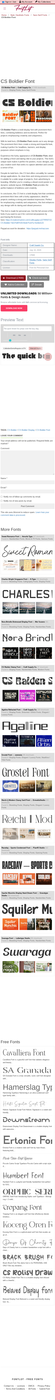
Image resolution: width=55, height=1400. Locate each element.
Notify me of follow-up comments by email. (22, 497)
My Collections (44, 2)
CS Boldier (12, 430)
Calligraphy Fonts (30, 582)
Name (4, 478)
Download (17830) (14, 278)
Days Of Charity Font (27, 1242)
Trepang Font (22, 1208)
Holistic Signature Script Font (24, 1104)
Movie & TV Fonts (32, 539)
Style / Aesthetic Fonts (19, 15)
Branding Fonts (15, 582)
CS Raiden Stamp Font (11, 667)
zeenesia (18, 755)
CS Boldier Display (26, 430)
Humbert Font (23, 1175)
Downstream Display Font (27, 1120)
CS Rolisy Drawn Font (27, 1273)
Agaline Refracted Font (11, 710)
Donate (38, 285)
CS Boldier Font (8, 88)
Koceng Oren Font (27, 1225)
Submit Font (44, 1389)
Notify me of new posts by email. (17, 501)
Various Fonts (47, 539)
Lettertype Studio (23, 938)
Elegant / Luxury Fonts (31, 757)
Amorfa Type (27, 536)
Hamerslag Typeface (27, 1087)
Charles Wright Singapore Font (14, 579)
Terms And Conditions (15, 1389)
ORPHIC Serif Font (27, 1192)
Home (4, 15)
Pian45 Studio (39, 848)
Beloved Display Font (27, 1291)
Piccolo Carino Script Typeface (17, 1158)
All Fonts (32, 1389)
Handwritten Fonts (16, 539)
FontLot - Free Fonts (27, 1379)
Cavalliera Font (24, 1053)
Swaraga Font (7, 938)
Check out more (39, 278)
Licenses (21, 1386)
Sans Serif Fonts (40, 15)
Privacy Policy (44, 1386)
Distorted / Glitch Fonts (31, 712)
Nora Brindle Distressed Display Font (17, 622)
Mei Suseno (40, 622)
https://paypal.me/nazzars (37, 228)
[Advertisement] (27, 47)
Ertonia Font (27, 1139)
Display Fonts (15, 90)
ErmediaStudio (39, 800)
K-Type (33, 579)
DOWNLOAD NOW (14, 308)
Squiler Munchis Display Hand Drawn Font (19, 893)
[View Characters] (48, 357)
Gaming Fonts (41, 853)
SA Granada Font (27, 1070)
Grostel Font (7, 755)
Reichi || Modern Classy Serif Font (16, 800)
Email (4, 487)
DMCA (31, 1386)
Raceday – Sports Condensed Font (16, 848)
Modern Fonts (43, 670)
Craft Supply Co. (24, 88)
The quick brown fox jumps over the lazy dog (27, 356)
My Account (27, 2)
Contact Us (9, 1386)
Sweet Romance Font (10, 536)
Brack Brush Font (27, 1258)
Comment (5, 448)
